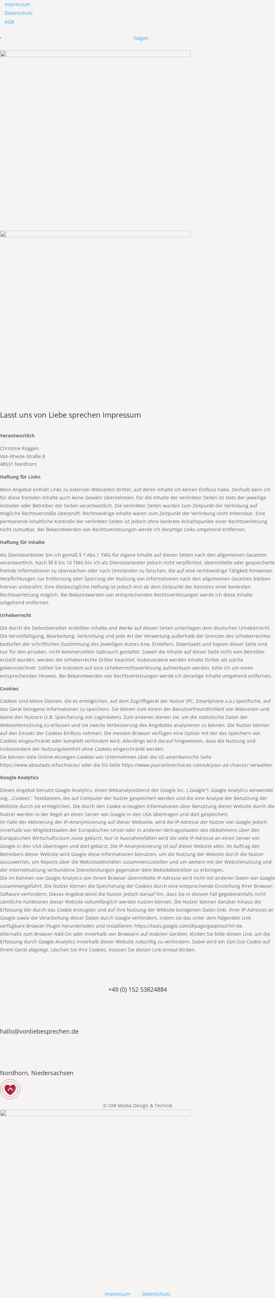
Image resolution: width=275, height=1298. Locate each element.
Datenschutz (19, 13)
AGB (9, 21)
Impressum (17, 4)
